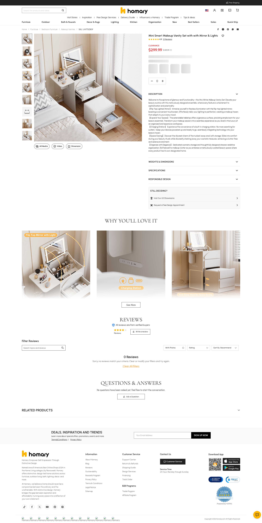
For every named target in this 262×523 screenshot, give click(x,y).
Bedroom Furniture (49, 29)
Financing (126, 475)
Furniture (34, 29)
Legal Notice (90, 487)
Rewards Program (92, 475)
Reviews (88, 467)
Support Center (129, 460)
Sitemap (89, 491)
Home (24, 29)
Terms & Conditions (93, 483)
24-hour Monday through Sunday (174, 472)
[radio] (149, 39)
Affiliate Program (129, 495)
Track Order (127, 479)
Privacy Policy (75, 439)
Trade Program (128, 491)
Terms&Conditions (59, 439)
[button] (194, 94)
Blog (87, 463)
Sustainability (91, 471)
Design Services (129, 471)
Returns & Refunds (130, 463)
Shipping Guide (129, 467)
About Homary (91, 460)
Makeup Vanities (68, 29)
